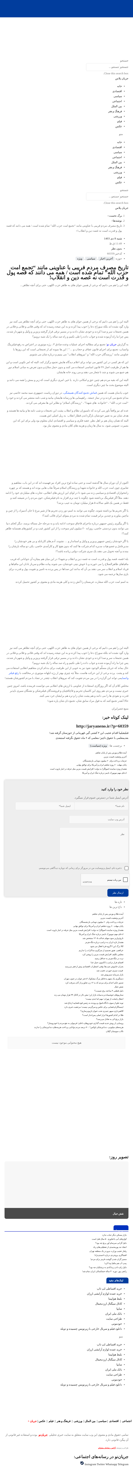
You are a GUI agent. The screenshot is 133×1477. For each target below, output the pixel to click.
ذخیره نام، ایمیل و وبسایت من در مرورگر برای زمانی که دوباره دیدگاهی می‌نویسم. (80, 868)
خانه (119, 86)
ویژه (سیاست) (98, 745)
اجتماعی (117, 101)
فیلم (119, 121)
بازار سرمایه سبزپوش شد (112, 974)
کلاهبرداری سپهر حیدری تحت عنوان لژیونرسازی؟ (101, 1011)
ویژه (79, 258)
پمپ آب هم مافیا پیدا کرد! (115, 1263)
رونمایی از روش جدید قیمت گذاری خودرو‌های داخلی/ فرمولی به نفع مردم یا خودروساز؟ (85, 1023)
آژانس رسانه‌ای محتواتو (107, 1448)
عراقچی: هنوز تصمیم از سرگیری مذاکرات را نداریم (101, 950)
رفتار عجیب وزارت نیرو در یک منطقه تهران (108, 1251)
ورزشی (118, 116)
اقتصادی (117, 91)
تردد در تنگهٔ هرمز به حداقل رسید (109, 958)
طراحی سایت (114, 1318)
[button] (66, 60)
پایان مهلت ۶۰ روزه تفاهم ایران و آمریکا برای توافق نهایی (101, 765)
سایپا (119, 1308)
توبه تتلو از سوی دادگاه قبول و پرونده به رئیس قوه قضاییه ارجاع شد (93, 1003)
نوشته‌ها (117, 220)
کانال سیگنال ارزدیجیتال (108, 1303)
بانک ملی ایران (113, 1313)
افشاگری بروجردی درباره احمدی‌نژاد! (110, 1255)
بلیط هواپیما (115, 1298)
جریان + (32, 1421)
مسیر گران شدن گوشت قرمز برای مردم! (108, 1259)
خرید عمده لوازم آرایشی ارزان (104, 1293)
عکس (118, 126)
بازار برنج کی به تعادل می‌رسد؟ (109, 1019)
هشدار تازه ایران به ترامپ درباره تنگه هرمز (104, 942)
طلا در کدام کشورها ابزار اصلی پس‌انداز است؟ (102, 1015)
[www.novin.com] (104, 1122)
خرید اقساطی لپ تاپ (109, 1288)
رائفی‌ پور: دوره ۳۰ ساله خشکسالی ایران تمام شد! (104, 1271)
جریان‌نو (43, 1434)
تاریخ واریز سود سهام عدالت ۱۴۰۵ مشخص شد (103, 938)
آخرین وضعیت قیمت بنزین (115, 756)
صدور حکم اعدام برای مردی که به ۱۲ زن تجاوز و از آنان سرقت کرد (94, 982)
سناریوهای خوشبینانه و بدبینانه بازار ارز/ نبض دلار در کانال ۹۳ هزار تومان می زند (88, 995)
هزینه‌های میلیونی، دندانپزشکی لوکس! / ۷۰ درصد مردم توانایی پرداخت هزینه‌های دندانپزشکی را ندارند (78, 1027)
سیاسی (118, 96)
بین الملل (116, 106)
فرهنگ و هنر (115, 111)
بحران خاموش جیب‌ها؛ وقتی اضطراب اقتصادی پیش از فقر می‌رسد (94, 966)
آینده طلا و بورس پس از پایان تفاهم (111, 752)
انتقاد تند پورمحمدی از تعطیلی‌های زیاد (110, 1247)
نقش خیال (118, 987)
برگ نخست (115, 215)
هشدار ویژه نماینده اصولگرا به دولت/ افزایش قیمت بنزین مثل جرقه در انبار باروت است (88, 769)
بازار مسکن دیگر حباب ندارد (114, 1235)
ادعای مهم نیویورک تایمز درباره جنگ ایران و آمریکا (104, 773)
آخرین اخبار (106, 258)
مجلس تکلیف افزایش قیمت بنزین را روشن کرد (102, 954)
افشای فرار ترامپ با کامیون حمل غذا (107, 962)
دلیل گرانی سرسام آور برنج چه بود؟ (111, 1243)
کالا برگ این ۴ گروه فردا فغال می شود (106, 946)
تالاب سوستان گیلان (114, 1031)
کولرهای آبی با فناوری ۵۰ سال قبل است (109, 1239)
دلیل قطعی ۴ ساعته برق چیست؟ (108, 991)
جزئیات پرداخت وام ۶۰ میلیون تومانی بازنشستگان (105, 761)
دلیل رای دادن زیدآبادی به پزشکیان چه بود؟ (108, 1267)
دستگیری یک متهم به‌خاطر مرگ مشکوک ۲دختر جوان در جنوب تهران (93, 978)
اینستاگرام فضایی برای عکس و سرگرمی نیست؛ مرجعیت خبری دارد (93, 1007)
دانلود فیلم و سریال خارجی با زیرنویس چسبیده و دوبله (91, 1328)
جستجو (124, 66)
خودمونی (116, 1323)
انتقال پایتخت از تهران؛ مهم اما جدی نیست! (104, 999)
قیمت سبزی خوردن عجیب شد (110, 970)
